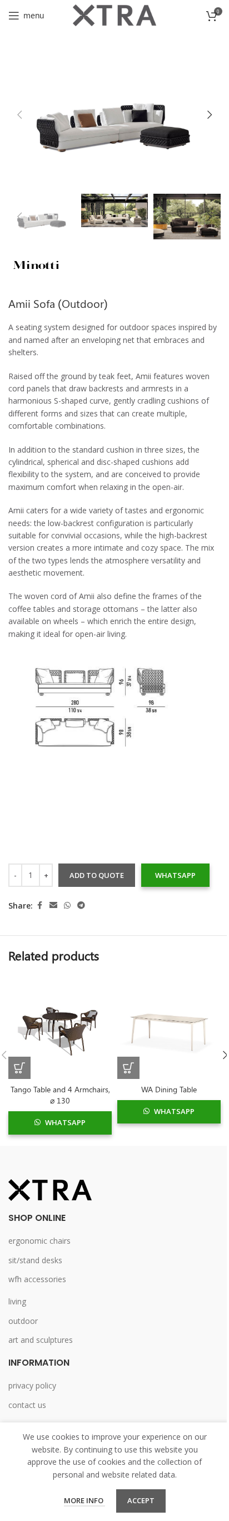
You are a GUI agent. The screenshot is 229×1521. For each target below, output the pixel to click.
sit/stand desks (35, 1260)
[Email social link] (53, 905)
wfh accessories (37, 1279)
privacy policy (32, 1385)
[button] (19, 115)
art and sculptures (40, 1339)
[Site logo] (114, 14)
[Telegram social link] (81, 905)
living (17, 1301)
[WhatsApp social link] (67, 905)
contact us (27, 1405)
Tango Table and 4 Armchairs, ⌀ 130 (60, 1095)
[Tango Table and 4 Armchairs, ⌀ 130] (60, 1027)
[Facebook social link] (39, 905)
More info (84, 1500)
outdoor (23, 1321)
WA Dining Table (169, 1089)
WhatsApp (175, 875)
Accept (141, 1500)
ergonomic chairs (39, 1240)
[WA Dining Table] (169, 1027)
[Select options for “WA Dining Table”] (128, 1068)
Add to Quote (96, 875)
